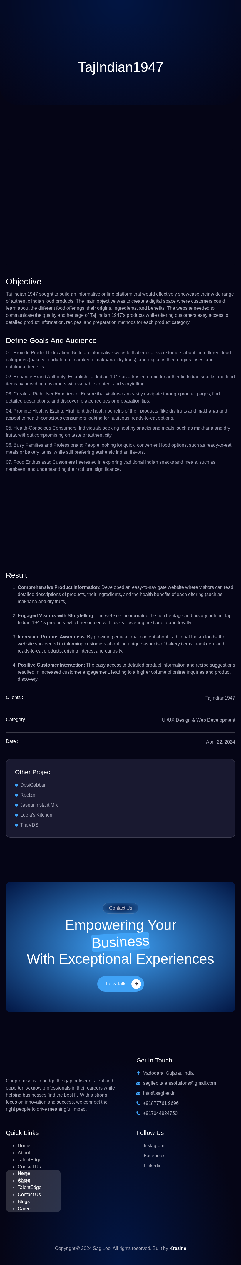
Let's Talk (115, 983)
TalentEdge (29, 1159)
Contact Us (29, 1166)
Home (24, 1145)
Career (25, 1208)
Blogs (24, 1201)
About (24, 1152)
